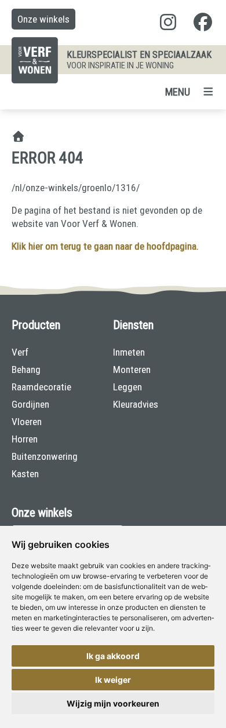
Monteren (132, 369)
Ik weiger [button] (113, 680)
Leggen (127, 387)
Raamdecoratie (41, 387)
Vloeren (27, 421)
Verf (20, 352)
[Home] (18, 137)
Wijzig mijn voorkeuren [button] (113, 703)
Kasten (25, 474)
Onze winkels (43, 19)
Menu (177, 92)
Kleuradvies (135, 404)
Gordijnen (30, 404)
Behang (26, 369)
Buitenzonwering (45, 456)
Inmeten (129, 352)
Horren (25, 439)
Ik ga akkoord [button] (113, 656)
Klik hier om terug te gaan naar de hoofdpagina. (105, 246)
